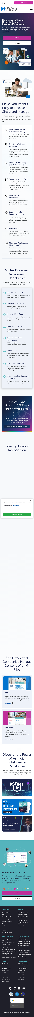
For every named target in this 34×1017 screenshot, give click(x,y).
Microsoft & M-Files (23, 912)
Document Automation (24, 943)
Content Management (23, 957)
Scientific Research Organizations (7, 954)
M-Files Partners (6, 970)
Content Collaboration (23, 948)
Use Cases (4, 930)
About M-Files (5, 963)
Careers (4, 972)
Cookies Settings (17, 509)
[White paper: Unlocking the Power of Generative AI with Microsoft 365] (17, 807)
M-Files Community (23, 963)
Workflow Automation (23, 945)
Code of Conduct (6, 979)
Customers (21, 979)
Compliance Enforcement (24, 954)
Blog (3, 923)
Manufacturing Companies (8, 949)
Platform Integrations (7, 919)
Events (3, 925)
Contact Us (5, 966)
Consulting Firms (6, 944)
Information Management (24, 952)
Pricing (3, 914)
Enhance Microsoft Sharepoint (23, 923)
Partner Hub (21, 975)
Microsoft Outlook (22, 914)
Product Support (22, 966)
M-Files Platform (6, 912)
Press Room (5, 975)
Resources (4, 928)
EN (4, 3)
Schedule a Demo (6, 968)
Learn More (8, 703)
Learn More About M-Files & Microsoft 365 (17, 426)
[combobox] (7, 3)
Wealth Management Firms (8, 942)
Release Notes (21, 970)
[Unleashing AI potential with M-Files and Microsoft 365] (17, 824)
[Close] (31, 501)
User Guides (21, 972)
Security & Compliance (24, 950)
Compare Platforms (7, 932)
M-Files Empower (22, 968)
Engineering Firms (6, 947)
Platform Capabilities (7, 916)
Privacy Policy (5, 981)
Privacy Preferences (25, 1012)
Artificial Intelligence (23, 939)
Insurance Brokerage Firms (9, 957)
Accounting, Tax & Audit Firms (8, 939)
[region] (17, 508)
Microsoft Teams (22, 926)
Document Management (24, 941)
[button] (10, 988)
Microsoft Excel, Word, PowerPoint (23, 917)
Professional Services (7, 921)
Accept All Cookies (17, 514)
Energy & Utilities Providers (9, 951)
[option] (7, 3)
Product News (21, 977)
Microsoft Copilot (22, 920)
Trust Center (5, 977)
